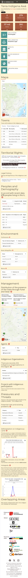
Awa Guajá (12, 9)
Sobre (10, 114)
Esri (15, 116)
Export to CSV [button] (6, 147)
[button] (17, 1)
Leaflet (11, 116)
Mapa (3, 81)
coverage (4, 305)
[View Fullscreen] (4, 85)
